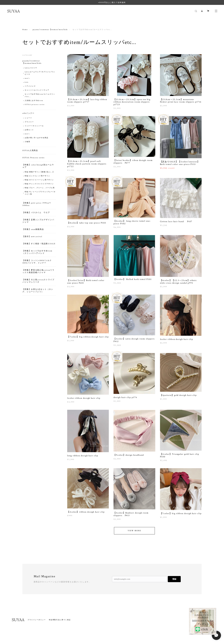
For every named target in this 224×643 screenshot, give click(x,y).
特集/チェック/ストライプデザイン (39, 184)
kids (26, 82)
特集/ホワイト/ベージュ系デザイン (39, 180)
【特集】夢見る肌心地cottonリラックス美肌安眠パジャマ (38, 271)
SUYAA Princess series (33, 158)
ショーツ (28, 118)
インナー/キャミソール (34, 126)
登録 (174, 579)
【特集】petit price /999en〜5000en (36, 204)
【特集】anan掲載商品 (33, 229)
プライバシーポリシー (37, 620)
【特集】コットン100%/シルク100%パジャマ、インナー (37, 261)
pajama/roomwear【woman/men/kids (50, 30)
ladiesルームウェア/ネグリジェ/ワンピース (40, 73)
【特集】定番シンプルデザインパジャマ (38, 221)
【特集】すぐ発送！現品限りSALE (38, 244)
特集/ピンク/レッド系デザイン (37, 176)
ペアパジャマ (30, 86)
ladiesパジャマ (31, 68)
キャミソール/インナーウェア (37, 90)
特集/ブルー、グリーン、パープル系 (40, 188)
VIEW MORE (134, 531)
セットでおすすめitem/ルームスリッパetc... (40, 95)
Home (25, 30)
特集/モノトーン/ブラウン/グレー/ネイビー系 (40, 193)
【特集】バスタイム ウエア (36, 212)
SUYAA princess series (35, 105)
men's (27, 78)
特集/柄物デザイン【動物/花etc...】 (39, 172)
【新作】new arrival (32, 236)
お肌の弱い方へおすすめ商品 (36, 138)
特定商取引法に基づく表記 (60, 620)
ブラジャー (29, 122)
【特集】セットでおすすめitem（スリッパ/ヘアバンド (37, 252)
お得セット (29, 130)
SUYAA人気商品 (30, 150)
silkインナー (28, 113)
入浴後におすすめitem (34, 101)
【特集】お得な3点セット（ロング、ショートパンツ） (37, 290)
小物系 (27, 142)
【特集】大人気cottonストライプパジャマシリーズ (38, 281)
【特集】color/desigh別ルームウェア (38, 166)
